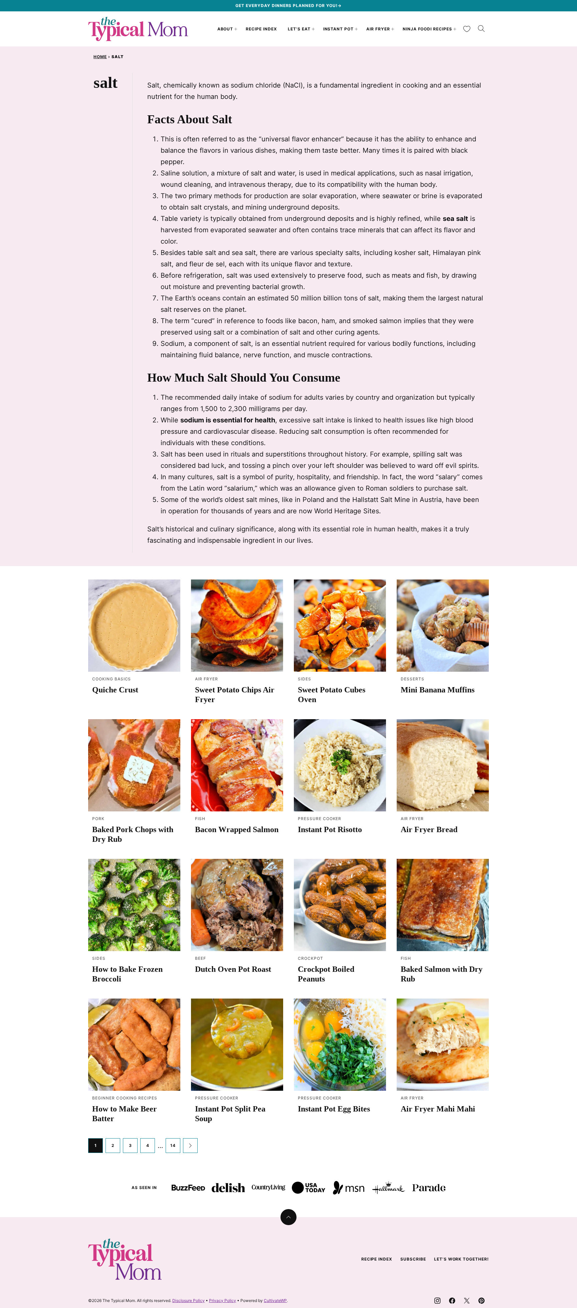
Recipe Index (261, 28)
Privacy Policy (222, 1300)
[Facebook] (452, 1300)
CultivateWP (275, 1300)
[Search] (481, 28)
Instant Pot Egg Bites (334, 1108)
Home (100, 56)
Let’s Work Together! (461, 1259)
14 (173, 1145)
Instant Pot (338, 28)
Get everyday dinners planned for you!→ (288, 5)
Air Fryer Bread (429, 829)
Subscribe (413, 1259)
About (225, 28)
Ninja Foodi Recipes (427, 28)
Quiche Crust (115, 689)
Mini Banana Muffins (437, 689)
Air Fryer (378, 28)
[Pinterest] (481, 1300)
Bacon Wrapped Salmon (236, 829)
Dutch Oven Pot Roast (233, 969)
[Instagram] (437, 1300)
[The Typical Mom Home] (138, 29)
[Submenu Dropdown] (235, 29)
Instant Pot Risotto (330, 829)
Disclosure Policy (188, 1300)
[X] (466, 1300)
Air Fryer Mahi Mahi (438, 1108)
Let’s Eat (299, 28)
